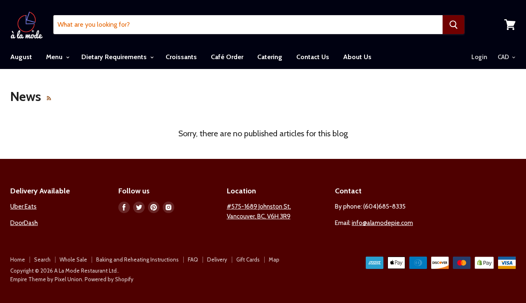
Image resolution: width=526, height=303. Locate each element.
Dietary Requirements (114, 57)
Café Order (227, 57)
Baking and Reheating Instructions (137, 259)
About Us (357, 57)
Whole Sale (73, 259)
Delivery (217, 259)
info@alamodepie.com (382, 223)
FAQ (193, 259)
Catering (269, 57)
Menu (55, 57)
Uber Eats (23, 206)
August (21, 57)
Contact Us (312, 57)
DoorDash (24, 223)
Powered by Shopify (109, 279)
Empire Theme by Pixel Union (46, 279)
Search (42, 259)
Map (274, 259)
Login (479, 57)
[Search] (453, 24)
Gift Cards (248, 259)
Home (17, 259)
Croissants (181, 57)
